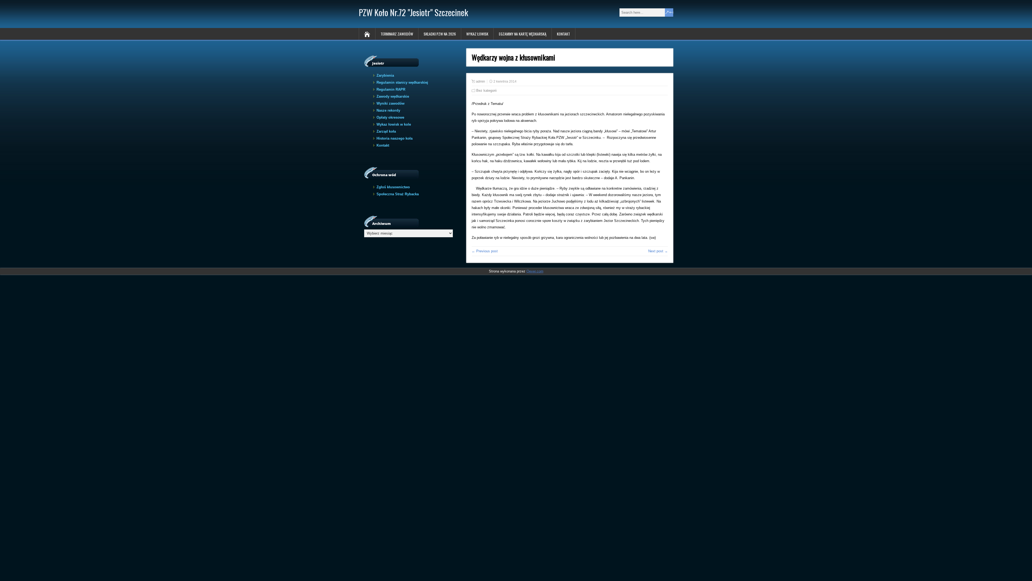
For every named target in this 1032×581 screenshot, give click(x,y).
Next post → (658, 251)
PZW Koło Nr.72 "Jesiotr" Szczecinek (413, 12)
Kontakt (563, 34)
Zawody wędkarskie (393, 96)
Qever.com (534, 271)
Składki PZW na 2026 (440, 34)
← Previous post (485, 251)
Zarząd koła (386, 131)
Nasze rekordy (388, 110)
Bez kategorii (486, 90)
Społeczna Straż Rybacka (398, 194)
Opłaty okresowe (390, 117)
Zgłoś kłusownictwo (393, 187)
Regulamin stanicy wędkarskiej (402, 82)
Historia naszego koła (395, 138)
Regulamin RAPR (391, 89)
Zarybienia (385, 75)
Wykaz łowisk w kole (394, 124)
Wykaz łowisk (477, 34)
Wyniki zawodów (390, 103)
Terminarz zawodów (397, 34)
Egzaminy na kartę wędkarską (522, 34)
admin (480, 81)
